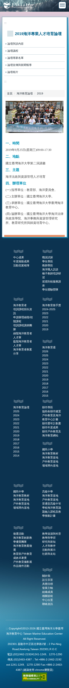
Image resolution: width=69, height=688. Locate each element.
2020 (45, 325)
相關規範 (47, 595)
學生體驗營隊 (50, 289)
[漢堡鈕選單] (62, 5)
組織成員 (47, 591)
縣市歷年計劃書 (51, 423)
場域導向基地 (50, 465)
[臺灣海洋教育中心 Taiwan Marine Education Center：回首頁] (34, 5)
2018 (45, 383)
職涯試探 (47, 257)
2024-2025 (48, 309)
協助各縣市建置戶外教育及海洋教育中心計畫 (51, 415)
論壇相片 (12, 72)
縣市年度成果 (50, 427)
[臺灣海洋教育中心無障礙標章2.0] (34, 676)
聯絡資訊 (47, 603)
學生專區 (47, 261)
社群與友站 (49, 553)
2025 (45, 355)
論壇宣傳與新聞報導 (19, 64)
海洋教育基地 (50, 457)
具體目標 (47, 583)
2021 (45, 321)
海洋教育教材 (50, 453)
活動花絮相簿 (21, 265)
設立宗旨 (47, 579)
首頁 (9, 93)
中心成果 (18, 257)
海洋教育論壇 (25, 93)
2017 (45, 387)
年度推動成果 (21, 261)
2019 (40, 93)
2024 (45, 359)
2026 (45, 351)
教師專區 (47, 265)
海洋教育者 (20, 305)
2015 (45, 395)
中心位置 (47, 599)
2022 (45, 317)
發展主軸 (47, 587)
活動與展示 (49, 549)
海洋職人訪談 (50, 269)
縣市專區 (47, 407)
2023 (45, 313)
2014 (16, 455)
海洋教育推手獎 (51, 305)
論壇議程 (12, 50)
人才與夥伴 (49, 545)
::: (5, 22)
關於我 (46, 575)
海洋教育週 (49, 347)
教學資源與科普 (51, 533)
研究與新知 (49, 541)
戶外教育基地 (50, 461)
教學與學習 (49, 537)
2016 (45, 391)
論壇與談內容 (15, 43)
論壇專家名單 (15, 57)
